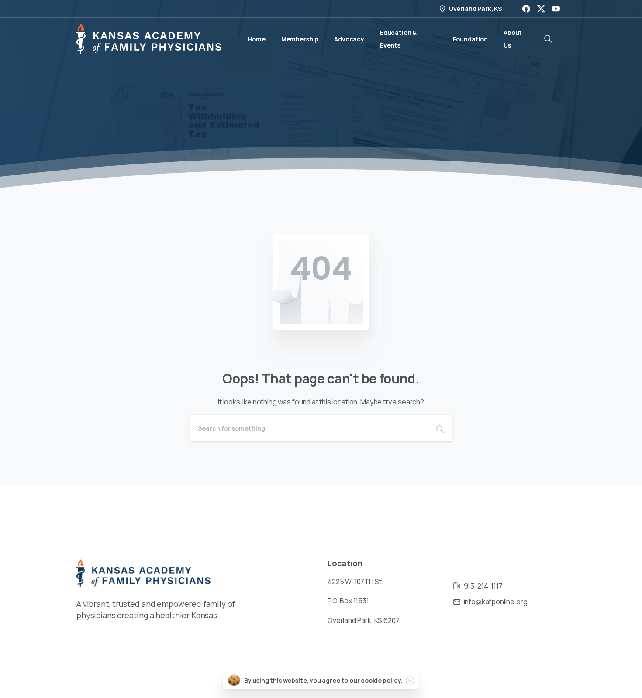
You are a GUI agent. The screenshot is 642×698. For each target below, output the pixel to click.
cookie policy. (381, 680)
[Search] (440, 428)
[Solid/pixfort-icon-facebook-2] (504, 511)
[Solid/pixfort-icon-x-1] (557, 511)
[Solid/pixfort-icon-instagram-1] (522, 511)
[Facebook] (526, 9)
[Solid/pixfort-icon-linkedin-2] (539, 511)
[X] (541, 9)
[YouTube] (556, 9)
